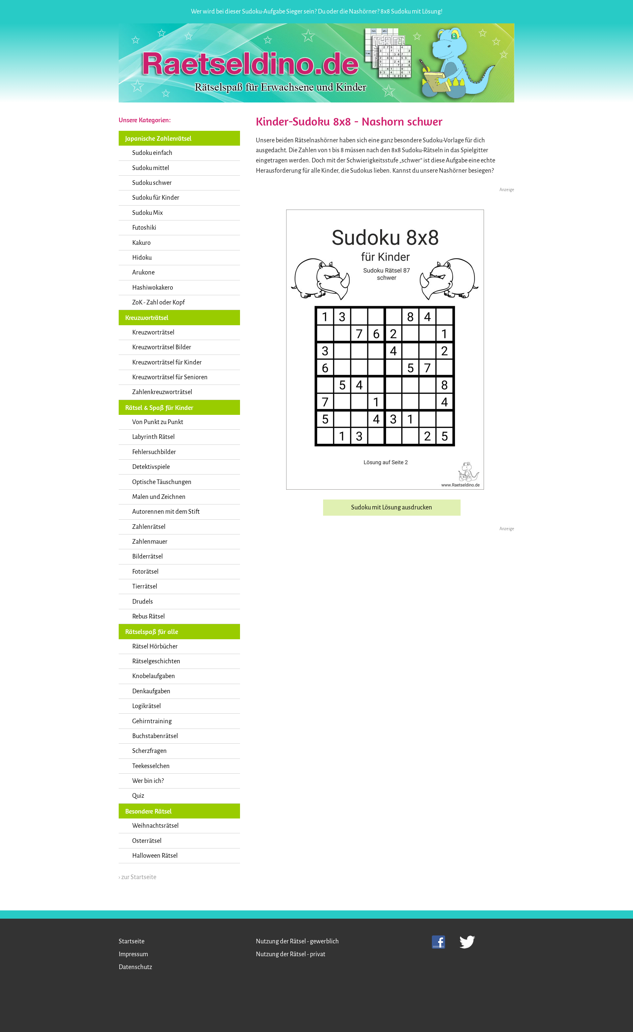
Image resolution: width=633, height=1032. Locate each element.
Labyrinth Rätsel (153, 437)
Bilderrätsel (147, 556)
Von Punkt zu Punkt (157, 422)
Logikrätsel (146, 706)
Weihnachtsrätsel (155, 825)
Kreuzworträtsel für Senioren (170, 377)
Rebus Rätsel (148, 616)
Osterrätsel (147, 841)
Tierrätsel (144, 586)
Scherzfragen (149, 751)
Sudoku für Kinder (155, 197)
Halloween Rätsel (155, 855)
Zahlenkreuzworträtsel (162, 392)
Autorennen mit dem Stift (166, 511)
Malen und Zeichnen (159, 497)
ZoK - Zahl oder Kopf (158, 302)
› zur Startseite (137, 877)
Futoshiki (144, 227)
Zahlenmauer (149, 541)
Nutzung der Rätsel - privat (290, 954)
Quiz (138, 795)
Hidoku (142, 257)
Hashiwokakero (152, 287)
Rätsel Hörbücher (155, 646)
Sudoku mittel (150, 168)
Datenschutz (135, 967)
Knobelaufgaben (153, 676)
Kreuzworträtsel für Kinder (167, 362)
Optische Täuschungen (162, 482)
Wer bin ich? (148, 781)
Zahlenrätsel (149, 527)
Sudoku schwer (152, 183)
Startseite (131, 941)
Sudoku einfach (152, 153)
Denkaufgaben (151, 691)
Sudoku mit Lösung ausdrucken (391, 507)
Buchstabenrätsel (155, 736)
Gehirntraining (152, 721)
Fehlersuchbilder (154, 452)
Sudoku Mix (147, 213)
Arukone (143, 272)
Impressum (133, 954)
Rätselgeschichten (156, 661)
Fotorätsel (145, 571)
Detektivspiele (151, 467)
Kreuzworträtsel (153, 332)
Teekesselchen (151, 766)
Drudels (142, 601)
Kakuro (141, 243)
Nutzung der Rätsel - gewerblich (297, 941)
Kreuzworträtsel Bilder (161, 347)
